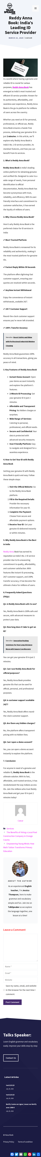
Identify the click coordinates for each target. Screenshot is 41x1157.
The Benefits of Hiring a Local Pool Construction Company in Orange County (20, 836)
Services (10, 828)
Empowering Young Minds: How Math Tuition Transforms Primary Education (18, 847)
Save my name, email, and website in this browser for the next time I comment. (21, 989)
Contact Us (11, 1058)
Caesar (28, 38)
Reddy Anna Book (21, 87)
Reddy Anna (8, 551)
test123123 (10, 1085)
